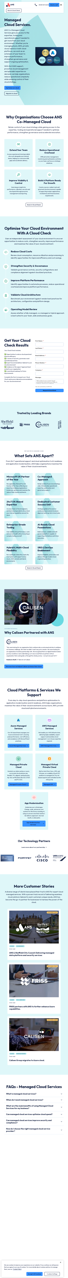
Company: (39, 370)
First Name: (39, 341)
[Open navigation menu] (61, 4)
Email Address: (40, 355)
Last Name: (39, 348)
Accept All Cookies (34, 1274)
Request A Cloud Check (49, 390)
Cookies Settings (52, 1274)
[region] (32, 1268)
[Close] (61, 1262)
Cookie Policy (17, 1269)
